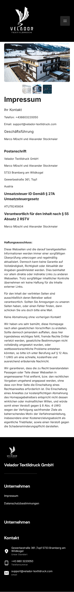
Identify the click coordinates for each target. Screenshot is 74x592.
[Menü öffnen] (65, 21)
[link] (11, 452)
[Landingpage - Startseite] (21, 21)
